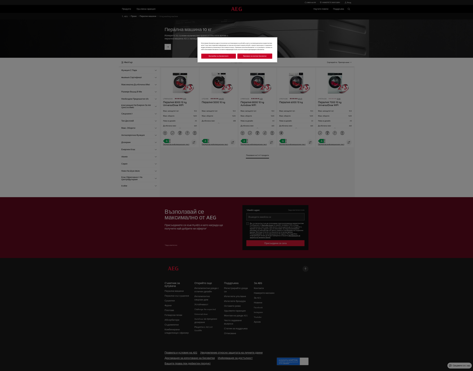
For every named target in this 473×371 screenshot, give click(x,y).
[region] (237, 50)
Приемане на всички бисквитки (255, 56)
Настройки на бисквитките (218, 56)
